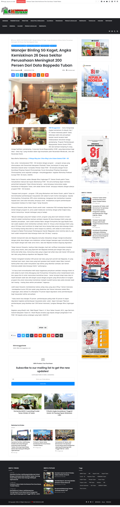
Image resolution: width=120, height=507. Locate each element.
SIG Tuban (93, 485)
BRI (89, 473)
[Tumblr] (25, 75)
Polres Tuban (101, 479)
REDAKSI (108, 502)
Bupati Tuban (105, 473)
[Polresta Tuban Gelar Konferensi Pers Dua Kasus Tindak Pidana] (43, 435)
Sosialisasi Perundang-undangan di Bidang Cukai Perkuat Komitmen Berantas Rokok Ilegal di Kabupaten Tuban (101, 234)
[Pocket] (47, 75)
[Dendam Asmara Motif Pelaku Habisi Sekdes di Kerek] (48, 475)
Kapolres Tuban (91, 476)
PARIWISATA (82, 20)
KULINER (20, 26)
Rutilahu (99, 482)
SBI (104, 482)
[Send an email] (21, 70)
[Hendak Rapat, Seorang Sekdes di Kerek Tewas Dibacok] (48, 483)
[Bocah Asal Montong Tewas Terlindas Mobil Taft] (48, 491)
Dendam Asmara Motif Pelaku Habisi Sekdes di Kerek (64, 474)
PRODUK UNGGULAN (71, 20)
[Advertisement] (95, 117)
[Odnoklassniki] (42, 75)
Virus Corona (83, 488)
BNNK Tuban (83, 473)
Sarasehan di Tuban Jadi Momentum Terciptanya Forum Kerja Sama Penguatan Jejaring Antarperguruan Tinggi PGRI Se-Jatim (64, 445)
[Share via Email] (57, 335)
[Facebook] (13, 75)
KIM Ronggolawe (54, 128)
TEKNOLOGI (92, 20)
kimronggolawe (17, 70)
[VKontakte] (38, 75)
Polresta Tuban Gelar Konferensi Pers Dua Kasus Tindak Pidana (41, 443)
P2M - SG (43, 327)
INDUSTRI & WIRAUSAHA (37, 20)
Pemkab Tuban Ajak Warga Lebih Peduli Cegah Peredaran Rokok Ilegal (100, 222)
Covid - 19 (82, 476)
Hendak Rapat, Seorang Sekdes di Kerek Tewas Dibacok (65, 481)
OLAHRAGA (50, 20)
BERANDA (5, 20)
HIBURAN (100, 20)
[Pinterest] (30, 75)
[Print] (61, 335)
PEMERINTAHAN (15, 20)
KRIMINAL (12, 26)
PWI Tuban (91, 482)
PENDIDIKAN (59, 20)
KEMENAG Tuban (102, 476)
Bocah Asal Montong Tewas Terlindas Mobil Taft (64, 489)
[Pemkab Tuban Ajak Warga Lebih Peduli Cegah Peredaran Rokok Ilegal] (86, 222)
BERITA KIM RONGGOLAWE (24, 40)
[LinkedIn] (21, 75)
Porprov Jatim (83, 482)
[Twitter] (17, 75)
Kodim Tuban (83, 479)
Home (14, 40)
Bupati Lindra (96, 473)
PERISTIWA (25, 20)
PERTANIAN (109, 20)
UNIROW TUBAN (102, 485)
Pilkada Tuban (92, 479)
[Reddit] (34, 75)
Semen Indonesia (84, 485)
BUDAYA (5, 26)
